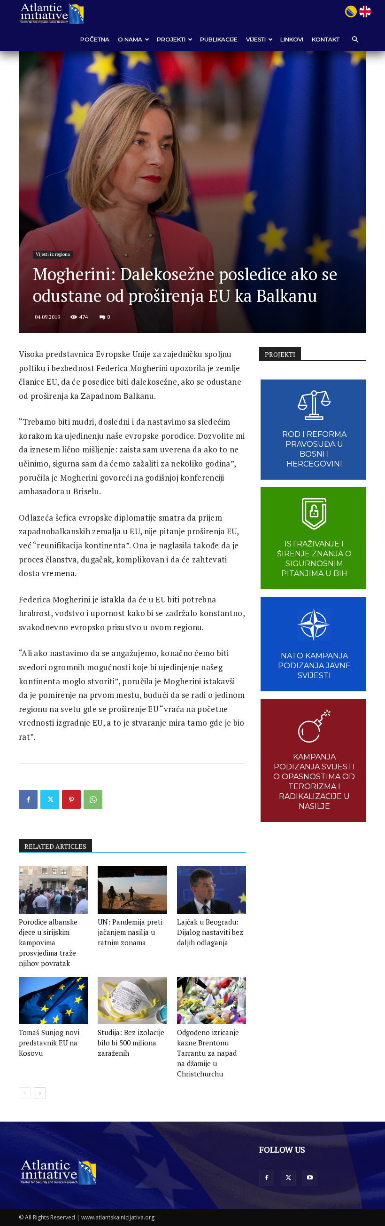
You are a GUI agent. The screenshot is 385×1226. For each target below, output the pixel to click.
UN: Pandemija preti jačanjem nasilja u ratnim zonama (130, 932)
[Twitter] (49, 799)
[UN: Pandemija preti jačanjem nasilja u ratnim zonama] (132, 889)
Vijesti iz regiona (53, 254)
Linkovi (291, 39)
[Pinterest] (71, 799)
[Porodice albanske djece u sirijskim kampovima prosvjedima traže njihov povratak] (53, 889)
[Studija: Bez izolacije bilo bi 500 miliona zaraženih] (132, 1000)
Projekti (171, 39)
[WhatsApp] (93, 799)
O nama (130, 39)
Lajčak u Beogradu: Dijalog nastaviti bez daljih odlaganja (210, 932)
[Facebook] (28, 799)
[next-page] (40, 1093)
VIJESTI (256, 39)
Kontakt (325, 39)
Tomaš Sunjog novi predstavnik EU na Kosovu (49, 1043)
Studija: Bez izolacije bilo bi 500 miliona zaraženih (131, 1043)
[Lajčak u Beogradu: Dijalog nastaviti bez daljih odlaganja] (211, 889)
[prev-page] (25, 1093)
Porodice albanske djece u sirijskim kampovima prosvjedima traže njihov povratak (48, 942)
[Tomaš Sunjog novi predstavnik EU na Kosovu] (53, 1000)
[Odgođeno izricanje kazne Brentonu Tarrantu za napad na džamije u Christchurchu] (211, 1000)
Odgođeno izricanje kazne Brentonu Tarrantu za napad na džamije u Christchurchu (208, 1053)
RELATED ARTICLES (55, 846)
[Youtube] (309, 1178)
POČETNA (94, 39)
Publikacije (219, 39)
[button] (355, 39)
